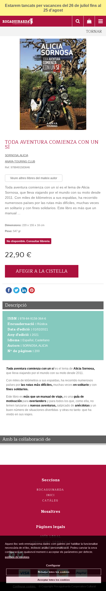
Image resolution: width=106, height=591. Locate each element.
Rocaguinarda (50, 489)
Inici (50, 495)
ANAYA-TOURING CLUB (20, 161)
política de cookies (17, 557)
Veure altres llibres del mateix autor (33, 178)
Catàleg (50, 500)
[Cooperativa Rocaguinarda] (18, 22)
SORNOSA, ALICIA (16, 155)
